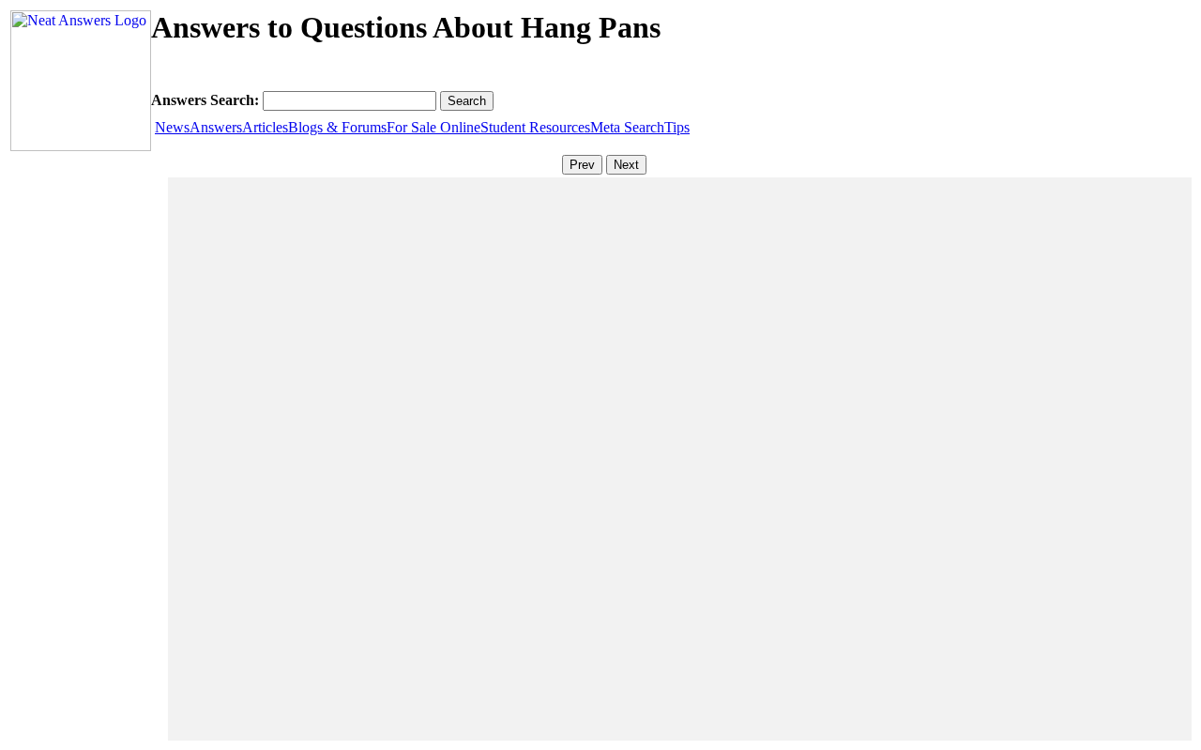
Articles (265, 127)
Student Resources (535, 127)
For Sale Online (433, 127)
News (172, 127)
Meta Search (627, 127)
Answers (216, 127)
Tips (677, 127)
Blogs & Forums (337, 127)
